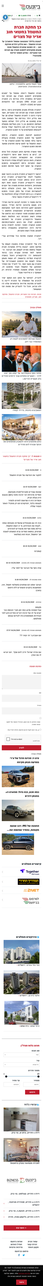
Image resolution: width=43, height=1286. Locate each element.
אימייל (39, 705)
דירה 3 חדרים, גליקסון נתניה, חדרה (23, 1217)
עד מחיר (16, 1080)
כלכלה (34, 19)
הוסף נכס (20, 1228)
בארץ (29, 19)
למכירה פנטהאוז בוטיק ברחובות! (24, 1163)
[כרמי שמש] (19, 1026)
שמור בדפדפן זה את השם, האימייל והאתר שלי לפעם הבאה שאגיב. (23, 723)
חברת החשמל (14, 294)
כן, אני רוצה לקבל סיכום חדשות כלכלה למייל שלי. (23, 730)
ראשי (39, 19)
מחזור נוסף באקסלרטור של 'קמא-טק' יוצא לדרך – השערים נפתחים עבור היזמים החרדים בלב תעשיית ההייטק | (21, 376)
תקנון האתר (33, 1247)
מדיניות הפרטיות (24, 1273)
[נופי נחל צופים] (17, 965)
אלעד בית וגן (34, 995)
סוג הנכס (35, 1050)
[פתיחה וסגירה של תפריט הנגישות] (5, 17)
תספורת (28, 297)
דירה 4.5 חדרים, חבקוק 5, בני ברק (24, 1211)
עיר (37, 1060)
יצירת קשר (32, 1244)
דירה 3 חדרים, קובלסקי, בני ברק (25, 1193)
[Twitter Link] (24, 1255)
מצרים (34, 297)
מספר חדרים (33, 1070)
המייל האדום (16, 1244)
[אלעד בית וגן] (18, 995)
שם (40, 693)
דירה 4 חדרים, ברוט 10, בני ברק (25, 1132)
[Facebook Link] (19, 1255)
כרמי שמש (34, 1026)
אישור (21, 1282)
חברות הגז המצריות (28, 294)
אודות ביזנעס (16, 1241)
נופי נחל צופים (33, 965)
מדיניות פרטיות (16, 1247)
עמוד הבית (32, 1241)
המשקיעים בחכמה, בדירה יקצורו (27, 410)
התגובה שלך (37, 673)
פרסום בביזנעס (21, 1251)
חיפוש (32, 1092)
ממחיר (36, 1080)
